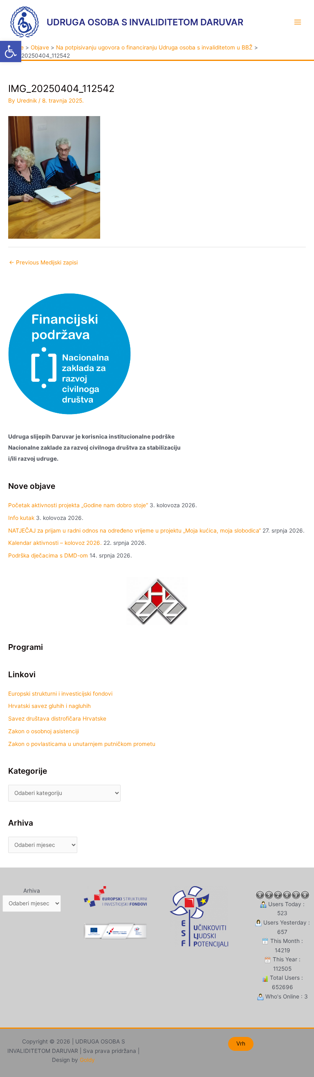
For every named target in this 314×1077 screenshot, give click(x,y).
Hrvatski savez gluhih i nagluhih (49, 706)
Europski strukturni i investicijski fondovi (60, 693)
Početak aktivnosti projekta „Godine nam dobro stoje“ (78, 505)
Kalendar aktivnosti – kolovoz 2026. (55, 543)
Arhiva (31, 890)
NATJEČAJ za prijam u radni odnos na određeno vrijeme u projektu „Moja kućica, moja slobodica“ (134, 530)
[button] (10, 51)
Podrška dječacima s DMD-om (48, 555)
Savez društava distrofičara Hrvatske (57, 718)
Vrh (240, 1043)
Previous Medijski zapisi (43, 262)
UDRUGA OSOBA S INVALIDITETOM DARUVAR (145, 22)
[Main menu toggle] (297, 21)
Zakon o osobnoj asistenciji (43, 731)
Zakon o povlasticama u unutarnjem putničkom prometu (81, 744)
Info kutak (21, 518)
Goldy (87, 1060)
